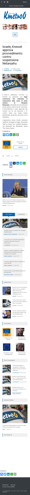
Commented (21, 214)
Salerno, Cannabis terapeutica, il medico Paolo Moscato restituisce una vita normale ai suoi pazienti (14, 252)
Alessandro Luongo (8, 353)
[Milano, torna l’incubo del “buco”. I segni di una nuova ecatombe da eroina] (6, 380)
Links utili (12, 485)
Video (3, 429)
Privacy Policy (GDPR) (8, 487)
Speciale (4, 205)
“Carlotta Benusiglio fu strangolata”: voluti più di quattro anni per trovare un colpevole (19, 368)
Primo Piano (7, 274)
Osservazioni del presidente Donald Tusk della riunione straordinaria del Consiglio (14, 426)
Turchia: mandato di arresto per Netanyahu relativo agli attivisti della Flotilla (19, 312)
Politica (11, 274)
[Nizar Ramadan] (22, 332)
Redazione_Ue (8, 70)
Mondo (7, 69)
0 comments (18, 70)
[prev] (4, 196)
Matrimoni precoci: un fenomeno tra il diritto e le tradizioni (19, 389)
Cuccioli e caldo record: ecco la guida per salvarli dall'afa (14, 262)
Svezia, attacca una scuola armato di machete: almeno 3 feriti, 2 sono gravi (19, 301)
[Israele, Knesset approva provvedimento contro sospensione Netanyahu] (15, 82)
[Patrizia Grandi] (22, 347)
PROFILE (20, 147)
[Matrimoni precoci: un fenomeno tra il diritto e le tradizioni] (6, 391)
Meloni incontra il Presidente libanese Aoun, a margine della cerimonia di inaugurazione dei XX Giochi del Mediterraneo (18, 6)
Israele (8, 155)
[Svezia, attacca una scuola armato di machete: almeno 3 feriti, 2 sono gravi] (6, 303)
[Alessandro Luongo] (8, 347)
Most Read (9, 214)
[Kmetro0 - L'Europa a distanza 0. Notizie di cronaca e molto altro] (15, 18)
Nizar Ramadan (22, 338)
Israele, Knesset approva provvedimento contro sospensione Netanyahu (12, 55)
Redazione (5, 485)
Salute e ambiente (8, 256)
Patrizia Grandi (21, 353)
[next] (26, 196)
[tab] (8, 215)
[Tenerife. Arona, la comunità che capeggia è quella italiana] (15, 223)
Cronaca (14, 305)
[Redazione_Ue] (6, 144)
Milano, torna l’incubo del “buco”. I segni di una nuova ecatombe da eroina (19, 378)
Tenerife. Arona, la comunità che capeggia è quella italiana (14, 231)
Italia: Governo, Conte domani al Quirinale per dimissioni (14, 272)
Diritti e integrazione (12, 234)
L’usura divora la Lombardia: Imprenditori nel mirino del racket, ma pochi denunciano (14, 241)
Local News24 (7, 245)
